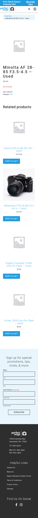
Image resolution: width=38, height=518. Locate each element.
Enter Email (6, 397)
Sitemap (10, 489)
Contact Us (11, 467)
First (4, 378)
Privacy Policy (12, 484)
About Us (10, 472)
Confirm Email (7, 405)
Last (4, 386)
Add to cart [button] (11, 161)
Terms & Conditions (14, 480)
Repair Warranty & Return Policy (19, 476)
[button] (35, 9)
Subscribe (19, 412)
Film (11, 94)
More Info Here (30, 3)
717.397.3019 (15, 446)
